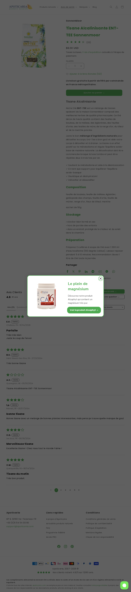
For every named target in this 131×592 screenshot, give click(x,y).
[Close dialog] (100, 278)
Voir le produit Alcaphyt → (84, 310)
